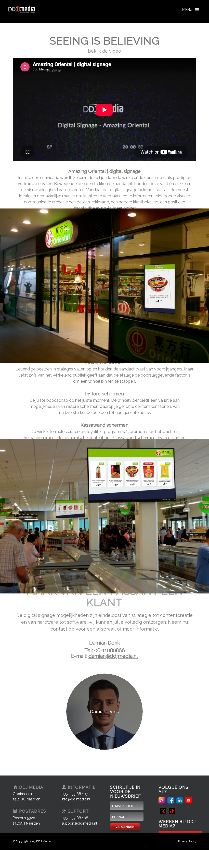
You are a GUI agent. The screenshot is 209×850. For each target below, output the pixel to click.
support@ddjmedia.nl (79, 823)
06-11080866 (109, 650)
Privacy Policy (187, 841)
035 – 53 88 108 (74, 818)
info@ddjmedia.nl (75, 799)
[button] (187, 10)
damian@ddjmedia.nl (113, 656)
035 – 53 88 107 (74, 794)
